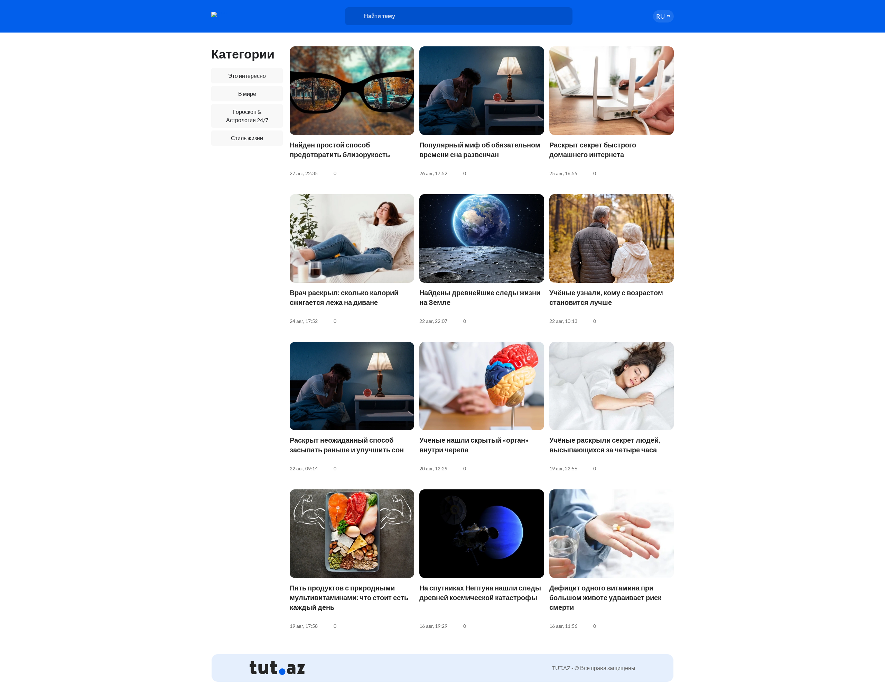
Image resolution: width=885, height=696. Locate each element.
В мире (247, 93)
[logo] (237, 14)
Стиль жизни (247, 138)
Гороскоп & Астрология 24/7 (247, 115)
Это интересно (247, 75)
